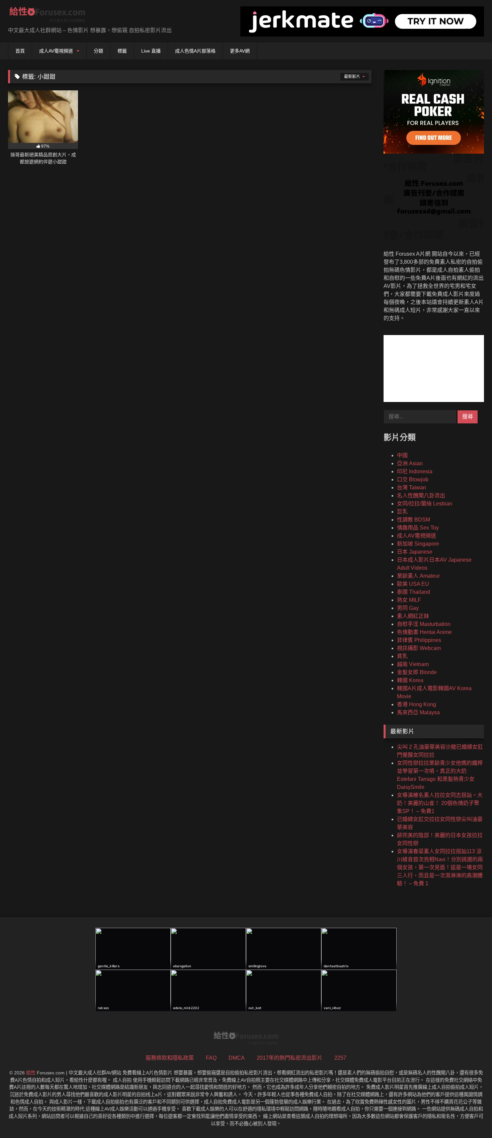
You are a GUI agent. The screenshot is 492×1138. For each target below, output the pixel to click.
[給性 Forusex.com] (47, 15)
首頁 (20, 51)
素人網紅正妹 (413, 616)
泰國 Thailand (413, 592)
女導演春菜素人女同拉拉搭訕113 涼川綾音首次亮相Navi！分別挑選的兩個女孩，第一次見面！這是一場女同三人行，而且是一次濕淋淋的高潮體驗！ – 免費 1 (440, 867)
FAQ (211, 1058)
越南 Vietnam (413, 664)
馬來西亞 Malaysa (418, 712)
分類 (98, 51)
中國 (402, 455)
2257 (340, 1058)
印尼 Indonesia (414, 471)
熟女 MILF (409, 600)
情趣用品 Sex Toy (418, 528)
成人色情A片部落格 (195, 51)
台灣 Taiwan (411, 487)
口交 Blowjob (412, 479)
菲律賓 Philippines (419, 640)
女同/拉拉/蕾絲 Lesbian (424, 503)
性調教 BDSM (413, 519)
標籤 (122, 51)
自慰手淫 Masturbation (423, 624)
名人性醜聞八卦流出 (421, 495)
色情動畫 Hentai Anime (424, 632)
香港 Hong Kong (416, 704)
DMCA (237, 1058)
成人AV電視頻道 (56, 51)
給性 (30, 1072)
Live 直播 (151, 51)
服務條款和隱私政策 (170, 1058)
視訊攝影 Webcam (419, 648)
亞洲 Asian (410, 463)
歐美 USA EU (413, 584)
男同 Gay (408, 608)
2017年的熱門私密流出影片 (289, 1058)
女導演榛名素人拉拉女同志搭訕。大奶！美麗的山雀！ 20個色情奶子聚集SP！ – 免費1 (440, 803)
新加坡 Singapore (418, 544)
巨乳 (402, 511)
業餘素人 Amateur (418, 576)
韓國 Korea (410, 680)
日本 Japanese (414, 552)
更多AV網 (240, 51)
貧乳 (402, 656)
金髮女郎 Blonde (417, 672)
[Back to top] (471, 1118)
